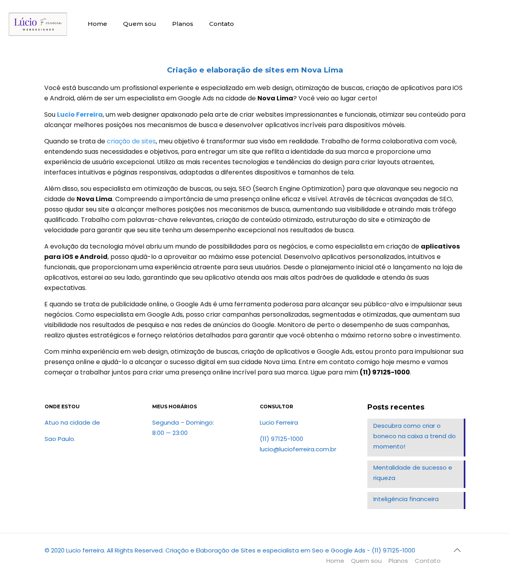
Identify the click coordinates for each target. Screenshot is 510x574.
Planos (398, 560)
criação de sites (131, 141)
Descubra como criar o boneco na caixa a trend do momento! (414, 436)
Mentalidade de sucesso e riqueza (412, 472)
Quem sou (366, 560)
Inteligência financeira (406, 499)
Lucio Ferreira (80, 114)
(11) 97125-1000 (385, 372)
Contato (428, 560)
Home (335, 560)
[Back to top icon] (457, 550)
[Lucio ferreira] (38, 24)
